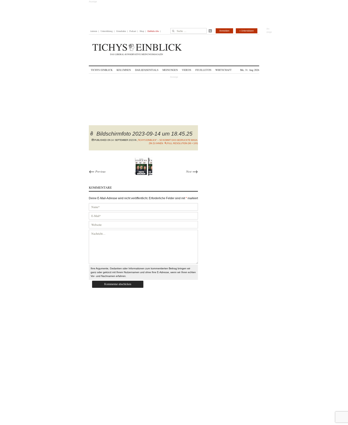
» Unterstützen (246, 31)
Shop (142, 31)
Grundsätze (121, 31)
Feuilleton (203, 70)
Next (192, 171)
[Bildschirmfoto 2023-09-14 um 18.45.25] (143, 166)
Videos (186, 70)
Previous (97, 171)
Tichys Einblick (102, 70)
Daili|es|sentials (146, 70)
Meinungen (170, 70)
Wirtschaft (223, 70)
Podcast (132, 31)
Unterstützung (107, 31)
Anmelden (224, 31)
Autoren (93, 31)
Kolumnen (124, 70)
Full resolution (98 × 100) (182, 143)
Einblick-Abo (153, 31)
